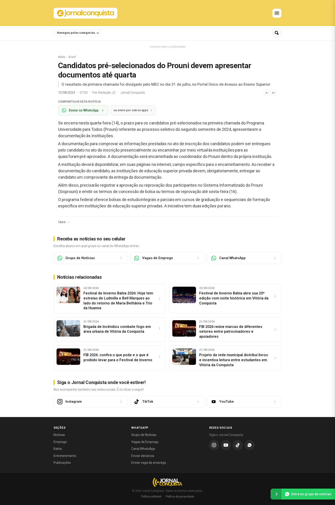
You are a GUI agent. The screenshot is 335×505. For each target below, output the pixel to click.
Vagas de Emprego (145, 442)
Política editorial (151, 496)
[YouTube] (226, 445)
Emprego (60, 442)
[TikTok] (237, 445)
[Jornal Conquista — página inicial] (167, 482)
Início (61, 57)
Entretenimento (65, 456)
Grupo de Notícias (143, 435)
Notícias (59, 435)
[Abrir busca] (276, 32)
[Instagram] (214, 445)
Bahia (58, 449)
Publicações (62, 462)
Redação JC (107, 92)
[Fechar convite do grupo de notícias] (276, 494)
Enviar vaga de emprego (148, 462)
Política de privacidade (180, 496)
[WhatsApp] (249, 445)
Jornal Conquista (132, 92)
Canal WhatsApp (143, 449)
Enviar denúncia (142, 456)
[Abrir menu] (276, 13)
